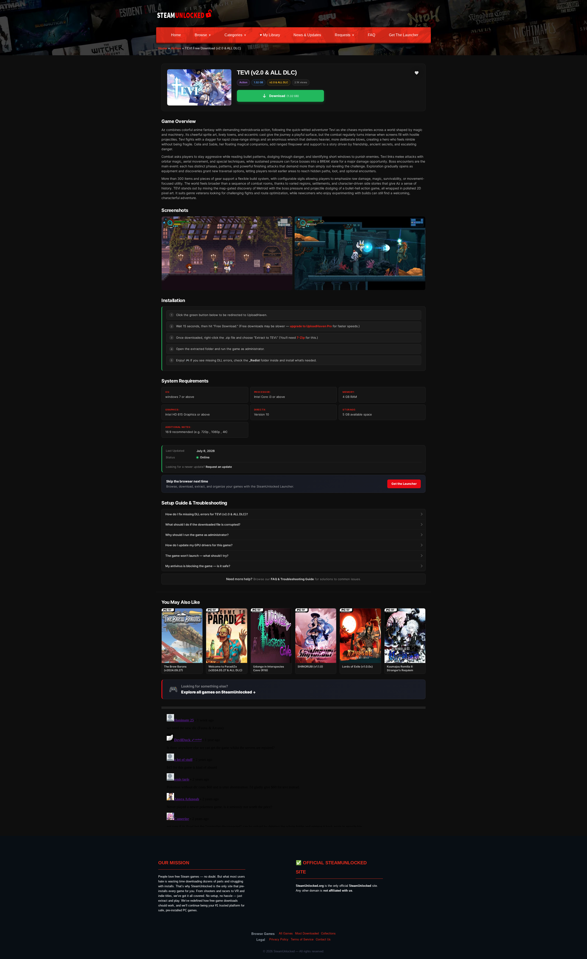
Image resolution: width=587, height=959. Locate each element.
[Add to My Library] (416, 73)
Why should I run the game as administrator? (197, 535)
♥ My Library (270, 35)
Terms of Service (302, 939)
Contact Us (323, 939)
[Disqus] (293, 769)
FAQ (371, 35)
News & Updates (307, 35)
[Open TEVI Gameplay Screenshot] (360, 253)
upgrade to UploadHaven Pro (311, 326)
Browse (201, 35)
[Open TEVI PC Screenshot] (227, 253)
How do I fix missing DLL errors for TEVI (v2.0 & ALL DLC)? (206, 514)
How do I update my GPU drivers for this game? (199, 545)
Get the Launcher (403, 35)
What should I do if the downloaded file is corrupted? (202, 524)
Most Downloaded (307, 933)
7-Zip (301, 337)
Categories (233, 35)
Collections (328, 933)
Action (176, 48)
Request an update (219, 466)
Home (176, 35)
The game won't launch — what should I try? (196, 555)
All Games (286, 933)
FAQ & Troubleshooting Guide (292, 579)
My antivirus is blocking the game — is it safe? (197, 566)
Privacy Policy (278, 939)
